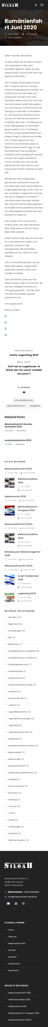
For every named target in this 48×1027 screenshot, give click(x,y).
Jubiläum (12, 705)
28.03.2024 (26, 597)
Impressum (13, 970)
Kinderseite (13, 739)
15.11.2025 (25, 486)
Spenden (12, 957)
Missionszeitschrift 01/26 (18, 468)
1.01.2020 (8, 444)
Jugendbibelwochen (17, 712)
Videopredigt (14, 826)
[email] (8, 903)
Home (11, 930)
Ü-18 (10, 813)
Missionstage (14, 759)
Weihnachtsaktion (16, 840)
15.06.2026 (13, 473)
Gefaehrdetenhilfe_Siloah (20, 684)
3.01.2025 (12, 500)
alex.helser (31, 34)
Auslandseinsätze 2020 (18, 440)
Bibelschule (13, 644)
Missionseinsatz (16, 406)
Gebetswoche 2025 (15, 496)
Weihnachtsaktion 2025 (19, 999)
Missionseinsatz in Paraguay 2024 (23, 1013)
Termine (12, 806)
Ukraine (11, 820)
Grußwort (12, 691)
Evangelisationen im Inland (20, 657)
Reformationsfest (16, 786)
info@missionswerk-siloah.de (22, 896)
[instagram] (23, 903)
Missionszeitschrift (16, 766)
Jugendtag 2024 (27, 593)
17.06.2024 (13, 570)
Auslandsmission (24, 400)
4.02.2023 (9, 430)
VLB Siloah (12, 833)
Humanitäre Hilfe (16, 698)
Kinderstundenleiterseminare (21, 745)
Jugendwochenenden (18, 732)
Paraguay (12, 779)
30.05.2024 (26, 583)
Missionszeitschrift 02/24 (18, 565)
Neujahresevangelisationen (21, 772)
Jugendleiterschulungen (19, 718)
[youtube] (16, 903)
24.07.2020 (14, 34)
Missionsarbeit (14, 752)
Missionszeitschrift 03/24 (18, 524)
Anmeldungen (15, 630)
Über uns (12, 936)
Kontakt (12, 950)
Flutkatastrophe (15, 671)
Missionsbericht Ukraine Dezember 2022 (18, 425)
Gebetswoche (14, 678)
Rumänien (35, 406)
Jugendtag (13, 725)
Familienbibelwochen (18, 664)
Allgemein (13, 624)
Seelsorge (12, 799)
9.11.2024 (12, 559)
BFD (10, 637)
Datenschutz (14, 963)
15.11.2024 (25, 514)
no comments (15, 38)
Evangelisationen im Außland (21, 651)
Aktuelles (12, 617)
